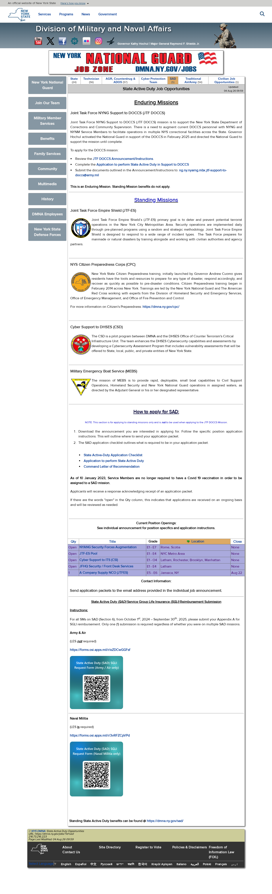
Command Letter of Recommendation (112, 466)
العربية (195, 864)
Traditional (193, 80)
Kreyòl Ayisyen (162, 864)
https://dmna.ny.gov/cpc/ (161, 307)
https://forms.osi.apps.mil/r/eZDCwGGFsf (100, 650)
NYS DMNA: (38, 831)
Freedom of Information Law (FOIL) (221, 852)
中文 (94, 864)
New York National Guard (47, 85)
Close (237, 541)
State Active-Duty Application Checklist (113, 455)
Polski (207, 864)
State (74, 80)
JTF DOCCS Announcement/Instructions (123, 159)
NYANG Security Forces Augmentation (108, 547)
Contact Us (71, 852)
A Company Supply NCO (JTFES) (103, 572)
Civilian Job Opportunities (226, 80)
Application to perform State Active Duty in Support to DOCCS (142, 164)
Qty (73, 541)
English (66, 864)
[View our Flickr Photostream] (86, 41)
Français (221, 864)
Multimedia (47, 184)
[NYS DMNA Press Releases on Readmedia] (74, 41)
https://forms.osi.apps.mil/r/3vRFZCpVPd (100, 735)
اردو (234, 864)
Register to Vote (148, 847)
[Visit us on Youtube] (38, 41)
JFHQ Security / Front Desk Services (106, 566)
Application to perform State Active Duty (114, 461)
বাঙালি (131, 864)
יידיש (120, 864)
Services (44, 14)
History (47, 199)
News (86, 14)
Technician (91, 80)
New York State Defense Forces (47, 232)
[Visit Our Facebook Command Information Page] (62, 41)
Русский (107, 864)
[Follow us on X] (50, 41)
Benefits (47, 138)
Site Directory (110, 847)
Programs (66, 14)
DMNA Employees (47, 214)
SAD (173, 80)
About (67, 847)
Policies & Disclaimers (189, 847)
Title (112, 541)
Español (80, 864)
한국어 (142, 864)
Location (197, 541)
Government (107, 14)
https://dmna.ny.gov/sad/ (165, 821)
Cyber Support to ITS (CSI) (98, 560)
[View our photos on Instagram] (98, 41)
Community (47, 168)
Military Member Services (47, 121)
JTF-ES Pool (88, 553)
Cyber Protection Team (153, 80)
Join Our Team (47, 103)
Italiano (182, 864)
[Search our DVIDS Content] (111, 41)
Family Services (47, 153)
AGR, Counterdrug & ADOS (120, 80)
